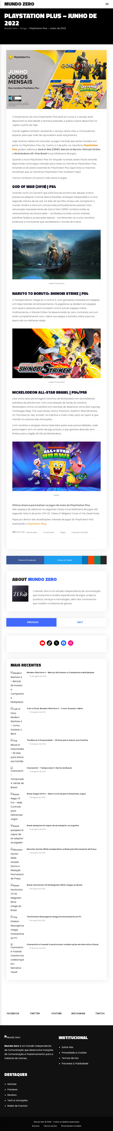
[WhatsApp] (97, 560)
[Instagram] (44, 586)
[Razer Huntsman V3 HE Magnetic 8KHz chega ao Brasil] (17, 897)
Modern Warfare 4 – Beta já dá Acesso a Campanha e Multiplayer (60, 672)
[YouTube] (41, 586)
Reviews (12, 1094)
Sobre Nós (67, 1047)
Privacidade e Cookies (74, 1052)
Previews (12, 1089)
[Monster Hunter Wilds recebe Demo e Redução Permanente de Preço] (17, 864)
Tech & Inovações (17, 1100)
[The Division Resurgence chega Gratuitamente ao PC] (17, 927)
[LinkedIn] (85, 560)
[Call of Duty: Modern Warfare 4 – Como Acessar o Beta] (17, 721)
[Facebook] (33, 586)
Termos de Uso (70, 1058)
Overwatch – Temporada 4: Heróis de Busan (49, 768)
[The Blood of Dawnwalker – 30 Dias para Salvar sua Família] (17, 751)
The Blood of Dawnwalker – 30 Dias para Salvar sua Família (57, 740)
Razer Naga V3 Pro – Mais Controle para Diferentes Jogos (56, 793)
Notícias (11, 1084)
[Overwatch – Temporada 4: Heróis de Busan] (17, 777)
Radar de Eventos (17, 1105)
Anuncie (35, 1126)
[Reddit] (91, 560)
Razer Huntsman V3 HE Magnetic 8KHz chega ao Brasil (54, 885)
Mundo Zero (19, 3)
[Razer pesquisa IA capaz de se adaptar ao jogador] (17, 834)
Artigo (23, 28)
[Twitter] (37, 586)
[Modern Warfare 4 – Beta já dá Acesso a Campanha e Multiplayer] (17, 687)
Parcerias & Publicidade (75, 1063)
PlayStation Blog (36, 523)
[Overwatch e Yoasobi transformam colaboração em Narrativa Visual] (17, 958)
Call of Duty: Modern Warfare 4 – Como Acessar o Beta (55, 708)
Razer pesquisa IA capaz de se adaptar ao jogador (53, 825)
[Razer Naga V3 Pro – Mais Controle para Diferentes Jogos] (17, 806)
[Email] (103, 560)
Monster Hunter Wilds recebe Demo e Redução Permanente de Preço (62, 849)
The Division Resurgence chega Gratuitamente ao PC (54, 916)
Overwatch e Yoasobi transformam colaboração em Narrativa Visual (62, 944)
